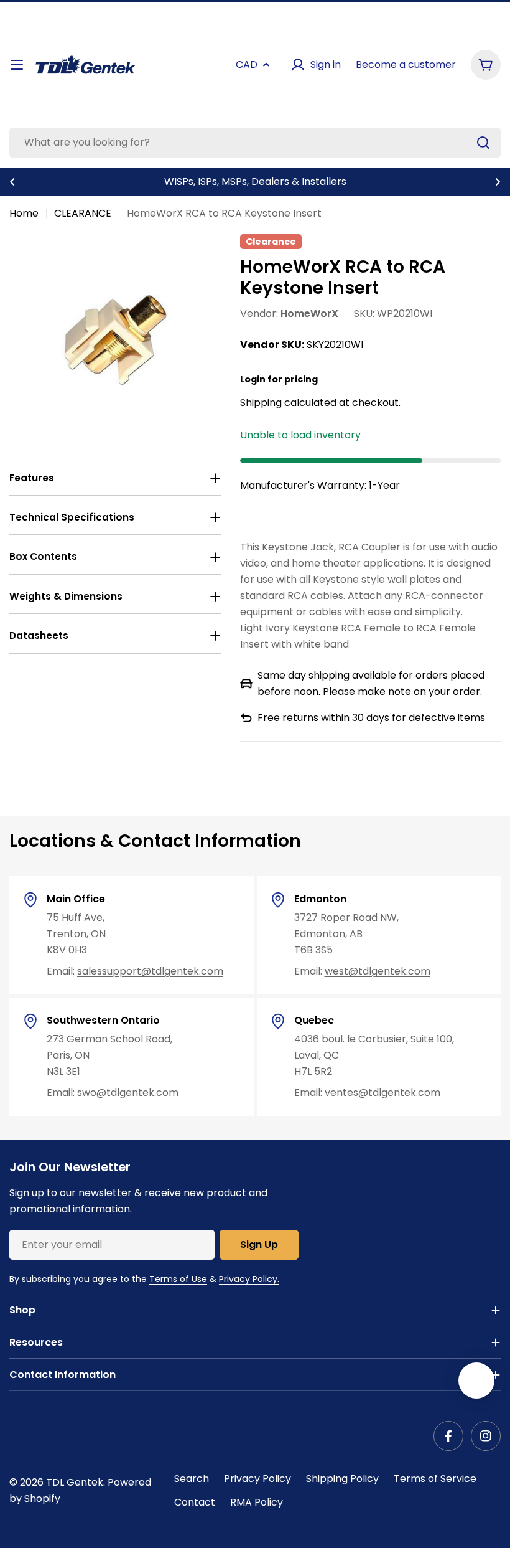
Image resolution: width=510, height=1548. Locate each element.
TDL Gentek (74, 1482)
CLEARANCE (82, 213)
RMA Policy (256, 1502)
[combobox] (255, 143)
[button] (12, 181)
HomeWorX (309, 313)
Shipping (261, 402)
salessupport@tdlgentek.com (150, 971)
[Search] (483, 142)
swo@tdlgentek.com (127, 1092)
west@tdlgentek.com (377, 971)
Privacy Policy (257, 1478)
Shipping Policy (342, 1478)
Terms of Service (435, 1478)
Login (253, 379)
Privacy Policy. (249, 1279)
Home (24, 213)
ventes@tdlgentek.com (382, 1092)
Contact (194, 1502)
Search (191, 1478)
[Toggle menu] (16, 64)
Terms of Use (178, 1279)
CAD (246, 64)
